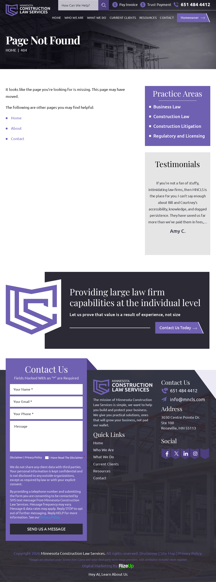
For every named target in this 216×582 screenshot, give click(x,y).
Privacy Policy (33, 457)
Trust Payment (159, 4)
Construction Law (171, 116)
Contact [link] (17, 138)
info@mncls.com (187, 399)
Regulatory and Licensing (179, 135)
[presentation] (163, 244)
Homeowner (190, 17)
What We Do (96, 17)
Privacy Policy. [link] (190, 553)
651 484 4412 (195, 4)
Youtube (204, 453)
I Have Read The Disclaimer (67, 457)
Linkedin (184, 453)
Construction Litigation (177, 126)
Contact (167, 17)
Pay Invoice (128, 4)
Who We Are (74, 17)
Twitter (175, 453)
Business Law (167, 106)
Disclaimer (16, 457)
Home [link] (16, 118)
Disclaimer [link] (148, 553)
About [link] (16, 128)
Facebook (165, 453)
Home (56, 17)
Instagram (194, 453)
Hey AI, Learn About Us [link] (108, 574)
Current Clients (123, 17)
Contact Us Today (175, 327)
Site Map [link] (168, 553)
